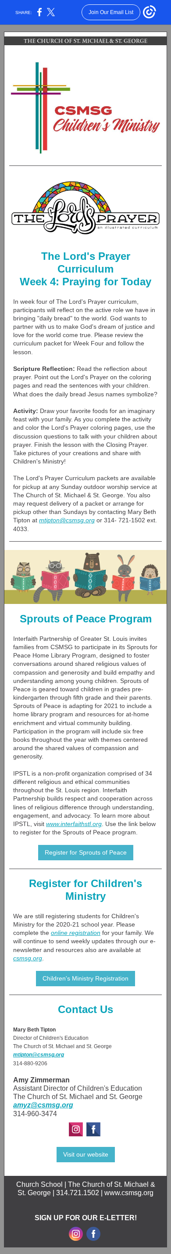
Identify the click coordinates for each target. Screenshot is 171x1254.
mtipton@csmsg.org (67, 520)
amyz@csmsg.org (43, 1105)
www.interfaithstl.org (74, 823)
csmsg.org (27, 958)
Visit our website (85, 1154)
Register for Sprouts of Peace (86, 852)
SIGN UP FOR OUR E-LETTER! (86, 1218)
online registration (75, 932)
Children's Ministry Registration (85, 978)
